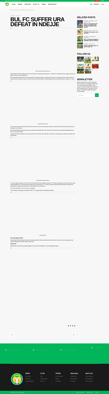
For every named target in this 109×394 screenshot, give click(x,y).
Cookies (97, 392)
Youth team (58, 381)
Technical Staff (43, 378)
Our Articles (28, 376)
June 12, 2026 (86, 37)
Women (57, 378)
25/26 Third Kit (89, 381)
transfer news (92, 36)
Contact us (73, 381)
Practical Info (73, 376)
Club (41, 376)
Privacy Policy (90, 392)
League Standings (29, 381)
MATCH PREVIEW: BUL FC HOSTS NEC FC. (91, 46)
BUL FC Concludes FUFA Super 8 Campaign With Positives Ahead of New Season (90, 25)
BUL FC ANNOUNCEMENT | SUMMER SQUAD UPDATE (91, 40)
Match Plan (27, 378)
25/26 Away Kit (89, 378)
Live (97, 0)
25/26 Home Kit (89, 376)
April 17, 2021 (18, 15)
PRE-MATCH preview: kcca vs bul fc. (91, 32)
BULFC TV (42, 381)
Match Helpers (73, 378)
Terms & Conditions (80, 392)
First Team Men (59, 376)
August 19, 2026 (87, 22)
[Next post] (73, 335)
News (90, 30)
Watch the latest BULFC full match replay (13, 0)
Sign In (102, 0)
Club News (16, 10)
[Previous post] (12, 335)
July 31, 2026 (95, 30)
